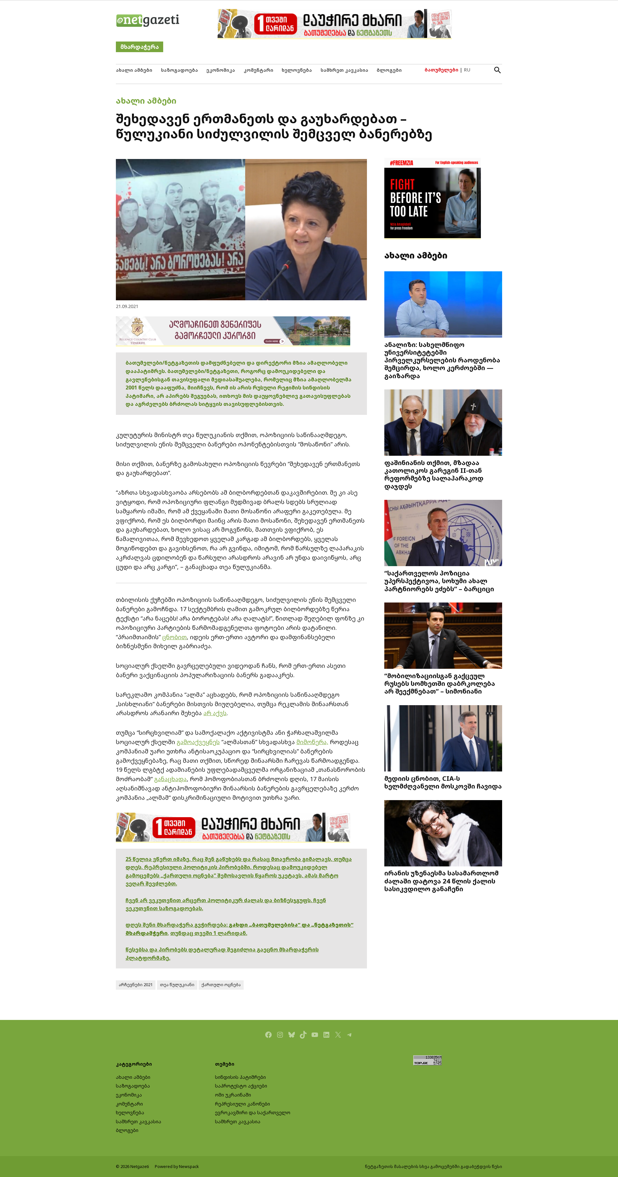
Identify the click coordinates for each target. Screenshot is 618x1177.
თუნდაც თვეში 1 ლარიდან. (208, 933)
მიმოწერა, (312, 742)
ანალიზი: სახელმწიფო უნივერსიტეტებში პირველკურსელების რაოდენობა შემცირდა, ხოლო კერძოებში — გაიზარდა (442, 360)
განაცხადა (170, 779)
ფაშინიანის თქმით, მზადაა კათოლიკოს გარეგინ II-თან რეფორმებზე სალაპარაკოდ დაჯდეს (433, 474)
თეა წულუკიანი (177, 984)
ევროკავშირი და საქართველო (252, 1112)
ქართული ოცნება (221, 984)
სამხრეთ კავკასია (344, 70)
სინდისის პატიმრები (240, 1077)
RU (467, 70)
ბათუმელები (441, 70)
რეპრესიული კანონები (242, 1104)
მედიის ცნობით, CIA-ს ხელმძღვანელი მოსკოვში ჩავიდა (443, 782)
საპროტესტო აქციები (241, 1086)
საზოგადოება (179, 70)
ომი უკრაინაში (233, 1095)
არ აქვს (215, 713)
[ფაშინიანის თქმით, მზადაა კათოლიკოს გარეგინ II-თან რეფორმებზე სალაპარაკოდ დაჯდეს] (443, 423)
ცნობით (174, 637)
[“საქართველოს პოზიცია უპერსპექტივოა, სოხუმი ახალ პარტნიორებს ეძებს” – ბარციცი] (443, 533)
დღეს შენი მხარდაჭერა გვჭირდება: (177, 924)
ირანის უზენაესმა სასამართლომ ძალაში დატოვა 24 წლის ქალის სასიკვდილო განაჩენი (441, 880)
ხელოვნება (297, 70)
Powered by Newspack (177, 1166)
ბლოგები (389, 70)
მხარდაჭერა (139, 47)
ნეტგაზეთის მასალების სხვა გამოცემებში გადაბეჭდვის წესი (433, 1166)
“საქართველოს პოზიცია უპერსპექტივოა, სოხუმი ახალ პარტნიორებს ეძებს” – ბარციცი (439, 580)
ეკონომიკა (220, 70)
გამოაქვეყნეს (198, 742)
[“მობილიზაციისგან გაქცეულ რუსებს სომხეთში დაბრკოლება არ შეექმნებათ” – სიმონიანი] (443, 636)
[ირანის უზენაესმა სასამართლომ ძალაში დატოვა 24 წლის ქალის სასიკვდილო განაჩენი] (443, 833)
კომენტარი (258, 70)
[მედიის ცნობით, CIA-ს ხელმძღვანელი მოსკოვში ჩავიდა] (443, 739)
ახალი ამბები (134, 70)
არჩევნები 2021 (136, 984)
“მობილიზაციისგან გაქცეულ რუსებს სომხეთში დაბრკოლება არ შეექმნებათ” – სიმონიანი (439, 683)
